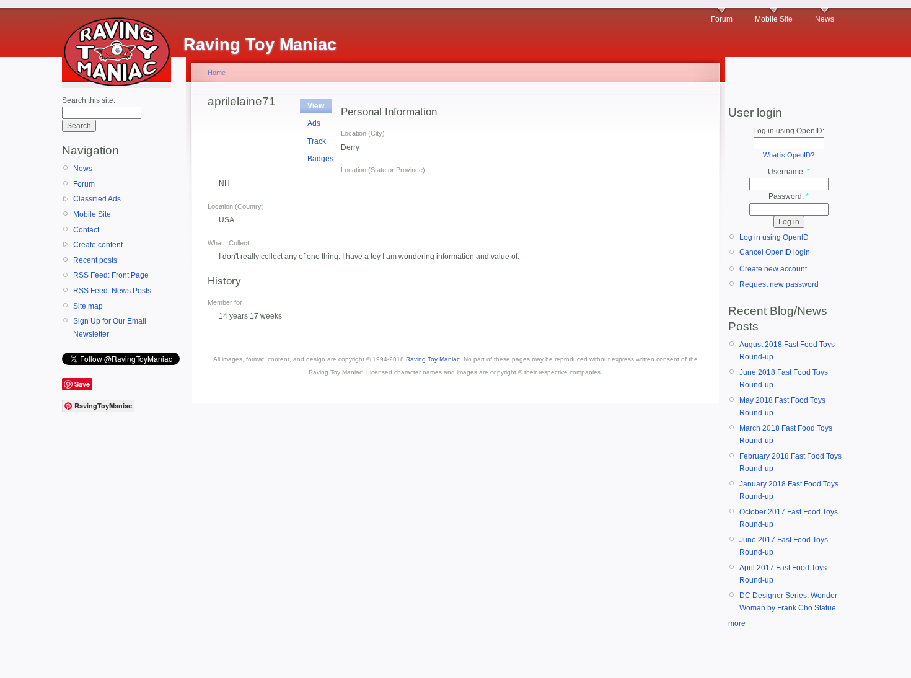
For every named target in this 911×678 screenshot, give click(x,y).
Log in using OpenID (774, 237)
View (315, 106)
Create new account (773, 269)
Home (217, 72)
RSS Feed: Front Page (111, 275)
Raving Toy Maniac (433, 359)
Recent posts (95, 260)
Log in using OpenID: (788, 130)
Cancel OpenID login (774, 252)
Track (316, 141)
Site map (88, 306)
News (824, 19)
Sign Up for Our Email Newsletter (109, 327)
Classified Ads (97, 199)
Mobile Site (774, 19)
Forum (722, 19)
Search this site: (88, 100)
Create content (98, 244)
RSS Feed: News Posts (112, 290)
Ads (313, 123)
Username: (789, 171)
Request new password (779, 284)
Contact (86, 230)
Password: (788, 196)
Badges (320, 158)
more (737, 623)
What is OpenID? (788, 155)
